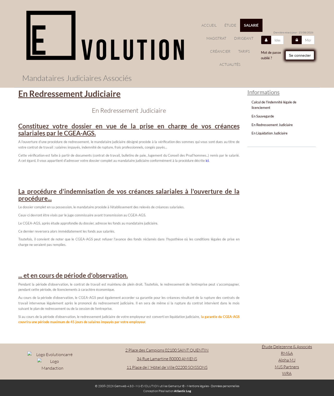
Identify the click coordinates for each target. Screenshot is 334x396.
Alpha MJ (286, 360)
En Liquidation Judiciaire (270, 133)
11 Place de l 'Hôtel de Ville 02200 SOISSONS (167, 367)
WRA (286, 373)
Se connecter (300, 55)
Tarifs (244, 51)
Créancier (220, 51)
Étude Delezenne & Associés (287, 346)
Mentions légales (198, 386)
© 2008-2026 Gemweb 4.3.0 (114, 386)
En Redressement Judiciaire (272, 125)
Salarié (251, 25)
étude (230, 25)
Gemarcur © (176, 386)
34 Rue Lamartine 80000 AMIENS (167, 358)
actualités (229, 64)
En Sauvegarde (263, 116)
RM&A (287, 353)
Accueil (209, 25)
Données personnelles (225, 386)
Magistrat (216, 38)
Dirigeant (243, 38)
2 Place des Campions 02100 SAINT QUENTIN (166, 350)
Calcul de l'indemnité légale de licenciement (274, 105)
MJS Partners (287, 366)
